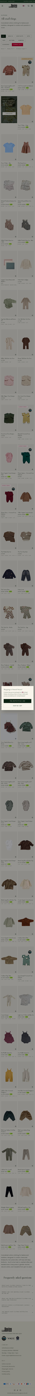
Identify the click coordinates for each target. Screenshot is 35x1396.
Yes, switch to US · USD (17, 701)
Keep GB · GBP (17, 706)
